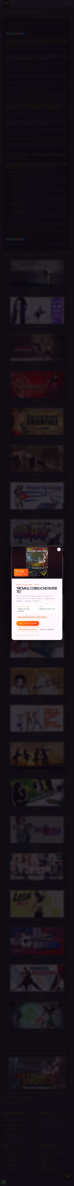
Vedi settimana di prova (27, 629)
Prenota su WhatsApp (47, 629)
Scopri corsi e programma (28, 623)
